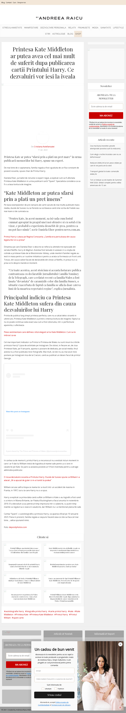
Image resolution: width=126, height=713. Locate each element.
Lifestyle (118, 28)
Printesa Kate (22, 614)
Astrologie (58, 34)
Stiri (47, 34)
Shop (78, 34)
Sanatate (106, 28)
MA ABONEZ (106, 115)
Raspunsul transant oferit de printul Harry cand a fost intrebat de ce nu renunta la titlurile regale (24, 566)
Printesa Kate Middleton (42, 614)
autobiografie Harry (14, 611)
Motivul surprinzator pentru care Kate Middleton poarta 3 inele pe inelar (64, 565)
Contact (9, 2)
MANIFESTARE (31, 28)
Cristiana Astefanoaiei (44, 146)
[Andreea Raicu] (59, 16)
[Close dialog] (120, 644)
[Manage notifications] (120, 708)
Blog (3, 2)
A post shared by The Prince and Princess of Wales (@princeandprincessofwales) (37, 451)
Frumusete (84, 28)
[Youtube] (5, 699)
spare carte (18, 617)
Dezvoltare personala (53, 28)
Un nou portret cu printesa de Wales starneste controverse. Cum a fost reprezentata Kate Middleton (24, 597)
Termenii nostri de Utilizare (60, 705)
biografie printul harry (36, 611)
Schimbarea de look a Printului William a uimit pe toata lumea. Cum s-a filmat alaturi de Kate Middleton (24, 580)
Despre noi (21, 2)
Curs (14, 2)
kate (71, 611)
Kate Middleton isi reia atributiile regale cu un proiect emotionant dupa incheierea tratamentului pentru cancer (64, 550)
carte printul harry (58, 611)
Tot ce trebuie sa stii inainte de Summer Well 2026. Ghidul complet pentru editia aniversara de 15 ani (106, 182)
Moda (95, 28)
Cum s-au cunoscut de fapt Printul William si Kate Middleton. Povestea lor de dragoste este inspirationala (64, 580)
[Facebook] (5, 695)
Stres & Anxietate (12, 28)
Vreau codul (54, 695)
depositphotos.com (18, 527)
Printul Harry (62, 614)
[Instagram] (5, 692)
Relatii (72, 28)
